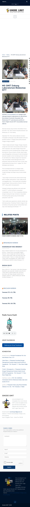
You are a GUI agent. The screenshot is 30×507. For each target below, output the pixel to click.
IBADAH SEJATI (7, 265)
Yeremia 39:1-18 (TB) (9, 303)
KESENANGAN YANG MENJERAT (12, 247)
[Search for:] (7, 2)
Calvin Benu (5, 360)
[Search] (26, 2)
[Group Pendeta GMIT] (14, 4)
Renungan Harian (11, 243)
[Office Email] (18, 4)
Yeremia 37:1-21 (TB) (9, 292)
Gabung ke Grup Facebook (13, 345)
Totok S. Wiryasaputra (7, 369)
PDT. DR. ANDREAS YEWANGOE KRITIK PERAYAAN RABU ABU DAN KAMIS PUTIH (14, 380)
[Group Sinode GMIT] (12, 4)
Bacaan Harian (10, 288)
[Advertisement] (15, 37)
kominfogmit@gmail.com (16, 412)
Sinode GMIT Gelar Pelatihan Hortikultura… (14, 236)
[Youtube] (16, 4)
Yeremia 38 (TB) (7, 298)
